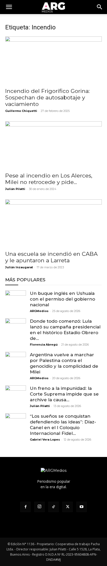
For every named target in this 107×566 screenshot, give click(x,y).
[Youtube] (81, 507)
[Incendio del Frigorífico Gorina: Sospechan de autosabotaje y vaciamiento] (53, 60)
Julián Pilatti (15, 189)
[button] (99, 7)
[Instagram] (39, 507)
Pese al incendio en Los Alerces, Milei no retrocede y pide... (48, 178)
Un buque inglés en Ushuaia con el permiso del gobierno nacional (62, 299)
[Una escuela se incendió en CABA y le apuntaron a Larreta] (53, 223)
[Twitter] (67, 507)
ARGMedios (39, 311)
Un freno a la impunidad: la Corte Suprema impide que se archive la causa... (64, 394)
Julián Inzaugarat (19, 267)
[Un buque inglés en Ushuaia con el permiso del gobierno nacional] (15, 300)
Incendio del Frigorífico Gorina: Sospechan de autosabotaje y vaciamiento (47, 97)
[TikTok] (53, 507)
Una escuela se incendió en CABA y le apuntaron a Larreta (51, 257)
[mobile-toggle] (9, 7)
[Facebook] (25, 507)
